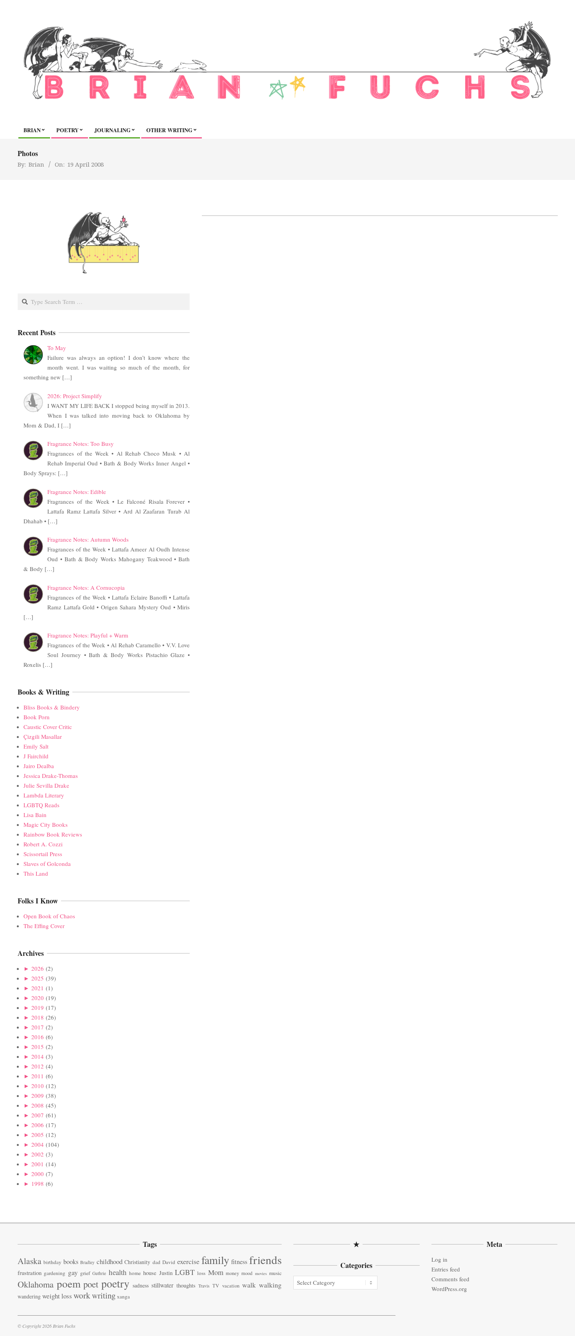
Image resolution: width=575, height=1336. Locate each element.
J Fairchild (36, 756)
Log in (439, 1259)
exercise (188, 1261)
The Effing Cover (44, 926)
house (149, 1273)
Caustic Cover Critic (47, 727)
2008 (37, 1105)
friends (265, 1259)
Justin (165, 1273)
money (232, 1273)
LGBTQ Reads (41, 805)
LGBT (185, 1272)
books (70, 1261)
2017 (37, 1027)
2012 (37, 1066)
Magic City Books (45, 824)
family (215, 1259)
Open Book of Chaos (49, 916)
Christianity (137, 1262)
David (168, 1262)
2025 (37, 978)
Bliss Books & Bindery (51, 707)
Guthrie (99, 1273)
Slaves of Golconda (47, 863)
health (118, 1272)
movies (261, 1273)
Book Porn (36, 717)
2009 (37, 1095)
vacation (230, 1285)
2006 (37, 1125)
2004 (37, 1144)
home (135, 1273)
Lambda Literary (43, 795)
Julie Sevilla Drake (46, 785)
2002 (37, 1154)
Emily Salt (36, 746)
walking (270, 1284)
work (82, 1295)
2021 (37, 988)
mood (246, 1273)
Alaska (29, 1260)
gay (73, 1272)
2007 (37, 1115)
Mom (215, 1272)
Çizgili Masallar (42, 736)
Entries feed (445, 1269)
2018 (37, 1017)
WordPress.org (449, 1289)
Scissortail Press (42, 854)
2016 (37, 1037)
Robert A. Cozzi (43, 844)
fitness (239, 1261)
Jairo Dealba (38, 766)
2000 (37, 1174)
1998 (37, 1183)
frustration (29, 1273)
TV (215, 1285)
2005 (37, 1134)
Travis (203, 1286)
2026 (37, 968)
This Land (35, 873)
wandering (29, 1296)
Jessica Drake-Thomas (50, 775)
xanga (123, 1296)
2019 (37, 1007)
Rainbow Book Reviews (52, 834)
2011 (37, 1076)
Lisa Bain (35, 815)
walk (249, 1284)
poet (90, 1284)
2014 (37, 1056)
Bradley (87, 1262)
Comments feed (450, 1279)
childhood (109, 1261)
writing (103, 1295)
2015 (37, 1046)
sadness (141, 1285)
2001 (37, 1164)
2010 (37, 1086)
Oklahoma (36, 1284)
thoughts (186, 1285)
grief (85, 1273)
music (275, 1273)
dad (156, 1262)
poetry (115, 1283)
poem (69, 1283)
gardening (54, 1273)
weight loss (57, 1295)
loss (201, 1273)
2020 (37, 998)
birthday (52, 1262)
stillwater (162, 1285)
